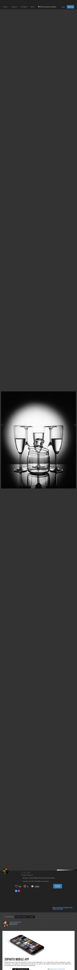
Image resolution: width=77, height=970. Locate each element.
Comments (9, 917)
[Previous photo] (2, 425)
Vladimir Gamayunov (15, 922)
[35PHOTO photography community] (11, 2)
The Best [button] (24, 7)
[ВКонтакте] (16, 891)
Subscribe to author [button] (57, 886)
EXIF (31, 917)
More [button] (32, 7)
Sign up (70, 7)
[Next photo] (75, 425)
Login (63, 7)
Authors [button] (14, 7)
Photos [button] (5, 7)
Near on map (21, 917)
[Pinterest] (19, 891)
